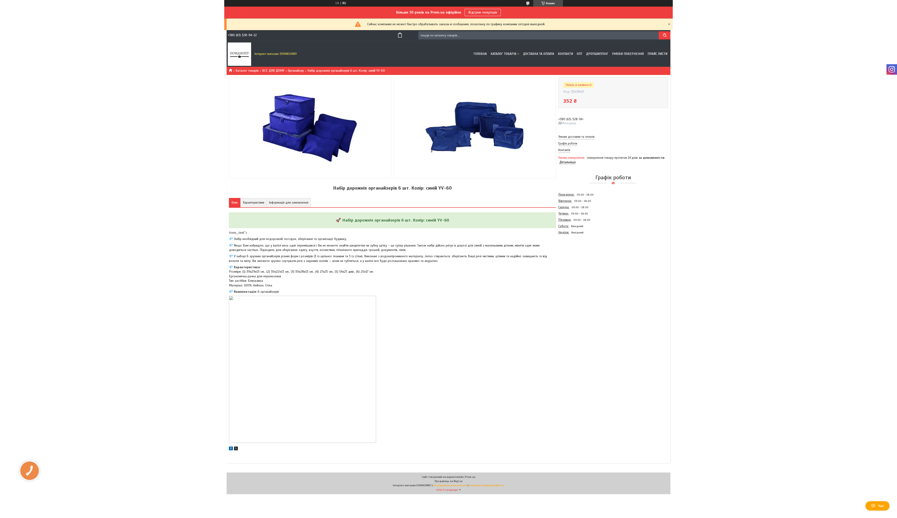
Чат (881, 506)
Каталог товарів (503, 54)
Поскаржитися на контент (450, 485)
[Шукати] (664, 35)
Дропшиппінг (597, 54)
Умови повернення (628, 54)
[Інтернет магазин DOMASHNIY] (239, 54)
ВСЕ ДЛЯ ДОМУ (273, 71)
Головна (480, 54)
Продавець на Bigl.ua (449, 481)
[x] (236, 449)
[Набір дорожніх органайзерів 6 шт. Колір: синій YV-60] (575, 260)
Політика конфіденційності (486, 485)
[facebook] (231, 449)
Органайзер (296, 71)
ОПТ (579, 54)
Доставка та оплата (538, 54)
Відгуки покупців (482, 12)
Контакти (565, 54)
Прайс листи (657, 54)
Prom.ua (470, 477)
